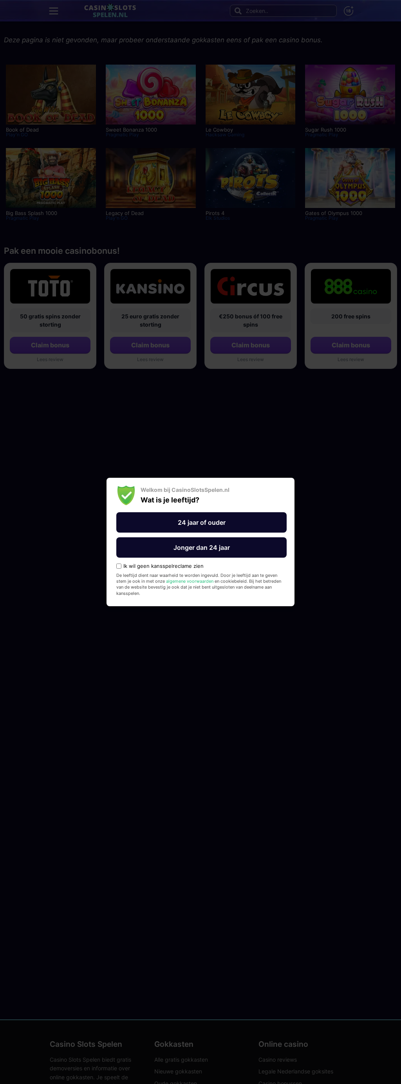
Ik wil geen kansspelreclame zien (163, 566)
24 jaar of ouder (202, 522)
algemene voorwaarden (189, 581)
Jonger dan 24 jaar (201, 547)
